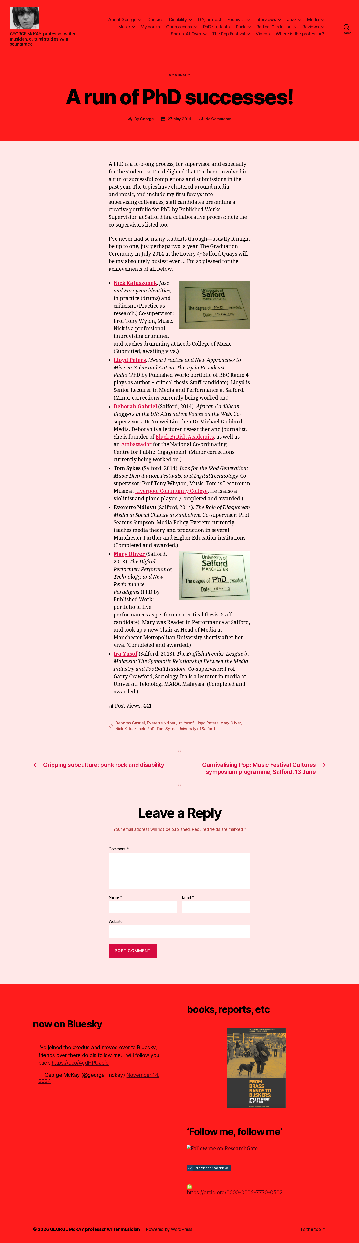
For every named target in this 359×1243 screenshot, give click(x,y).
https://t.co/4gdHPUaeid (80, 1063)
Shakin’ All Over (186, 33)
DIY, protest (209, 19)
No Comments (218, 118)
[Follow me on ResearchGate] (256, 1149)
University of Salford (196, 728)
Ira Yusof (125, 654)
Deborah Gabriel (130, 722)
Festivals (236, 19)
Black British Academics (185, 437)
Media (313, 19)
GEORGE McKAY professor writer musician (95, 1229)
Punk (240, 26)
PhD (150, 728)
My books (150, 26)
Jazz (291, 19)
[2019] (256, 1068)
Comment (119, 849)
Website (116, 921)
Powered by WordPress (169, 1229)
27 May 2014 (179, 118)
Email (188, 897)
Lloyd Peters (207, 722)
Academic (179, 75)
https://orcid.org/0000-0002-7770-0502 (235, 1192)
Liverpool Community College (171, 491)
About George (122, 19)
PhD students (216, 26)
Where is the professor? (300, 33)
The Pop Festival (228, 33)
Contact (155, 19)
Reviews (310, 26)
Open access (179, 26)
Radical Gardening (274, 26)
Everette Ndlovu (161, 722)
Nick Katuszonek (130, 728)
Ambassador (136, 444)
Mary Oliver (230, 722)
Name (115, 897)
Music (124, 26)
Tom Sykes (166, 728)
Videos (263, 33)
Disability (178, 19)
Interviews (265, 19)
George (147, 118)
